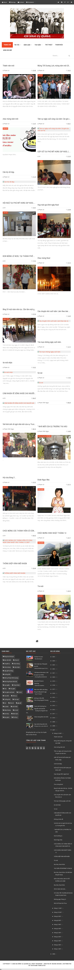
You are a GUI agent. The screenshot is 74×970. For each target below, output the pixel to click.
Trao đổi (6, 696)
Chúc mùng (16, 663)
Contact (21, 2)
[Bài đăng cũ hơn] (69, 641)
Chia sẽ (17, 660)
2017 (53, 689)
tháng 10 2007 (58, 912)
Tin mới (40, 586)
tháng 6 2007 (57, 928)
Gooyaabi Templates (38, 965)
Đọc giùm (6, 717)
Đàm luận (6, 319)
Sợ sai (40, 373)
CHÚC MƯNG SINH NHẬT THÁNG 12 (52, 533)
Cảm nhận (17, 667)
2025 (53, 657)
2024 (53, 661)
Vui (5, 703)
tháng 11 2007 (58, 908)
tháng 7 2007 (57, 924)
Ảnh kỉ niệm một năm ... (60, 889)
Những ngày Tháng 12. (60, 899)
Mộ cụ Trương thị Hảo (44, 436)
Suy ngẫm (7, 685)
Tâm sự (15, 696)
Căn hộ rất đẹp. (9, 172)
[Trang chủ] (37, 641)
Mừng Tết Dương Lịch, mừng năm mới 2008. (54, 66)
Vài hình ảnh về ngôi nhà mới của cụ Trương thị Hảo (22, 424)
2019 (53, 681)
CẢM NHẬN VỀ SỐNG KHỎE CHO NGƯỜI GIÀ (20, 393)
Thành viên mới (8, 66)
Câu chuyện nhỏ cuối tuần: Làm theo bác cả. (54, 311)
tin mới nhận (7, 362)
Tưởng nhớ (7, 699)
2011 (53, 713)
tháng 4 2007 (57, 936)
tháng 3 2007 (57, 941)
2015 (53, 697)
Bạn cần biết (7, 660)
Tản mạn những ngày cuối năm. (49, 342)
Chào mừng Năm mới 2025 (41, 717)
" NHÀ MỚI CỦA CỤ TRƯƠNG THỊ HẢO (52, 426)
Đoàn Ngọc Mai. (44, 480)
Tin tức (5, 75)
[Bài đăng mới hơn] (5, 641)
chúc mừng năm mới (10, 119)
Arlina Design (56, 964)
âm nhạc (6, 713)
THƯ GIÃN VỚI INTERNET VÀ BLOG (63, 868)
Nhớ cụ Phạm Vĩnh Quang (11, 678)
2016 (53, 693)
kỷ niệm (6, 706)
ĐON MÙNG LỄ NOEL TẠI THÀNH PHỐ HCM (20, 256)
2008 (53, 726)
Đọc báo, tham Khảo (59, 864)
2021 (53, 673)
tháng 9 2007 (57, 916)
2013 (53, 705)
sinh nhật (40, 489)
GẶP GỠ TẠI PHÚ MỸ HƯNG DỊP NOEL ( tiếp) (55, 151)
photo (5, 265)
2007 (53, 730)
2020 (53, 677)
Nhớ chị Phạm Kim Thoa (60, 903)
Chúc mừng (7, 667)
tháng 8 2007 (57, 920)
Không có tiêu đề (58, 819)
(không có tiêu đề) (39, 698)
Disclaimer (30, 2)
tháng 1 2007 (57, 949)
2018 (53, 685)
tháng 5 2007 (57, 932)
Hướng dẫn (7, 674)
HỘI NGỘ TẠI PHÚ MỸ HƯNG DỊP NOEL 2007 (20, 203)
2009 (53, 722)
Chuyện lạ (7, 663)
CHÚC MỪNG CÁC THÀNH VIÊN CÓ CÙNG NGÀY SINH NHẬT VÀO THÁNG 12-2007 (35, 531)
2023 (53, 665)
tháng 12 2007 (58, 733)
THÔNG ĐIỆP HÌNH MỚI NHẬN (15, 563)
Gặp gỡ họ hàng (8, 671)
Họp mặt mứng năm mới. (40, 724)
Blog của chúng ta (9, 656)
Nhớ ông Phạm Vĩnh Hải (10, 681)
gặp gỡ (19, 703)
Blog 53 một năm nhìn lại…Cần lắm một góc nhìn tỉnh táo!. (25, 309)
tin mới (16, 710)
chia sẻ (12, 703)
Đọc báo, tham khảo (59, 885)
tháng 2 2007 (57, 945)
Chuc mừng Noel (44, 258)
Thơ (5, 688)
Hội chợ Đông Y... (9, 477)
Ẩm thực (15, 717)
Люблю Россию (38, 657)
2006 (53, 954)
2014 (53, 701)
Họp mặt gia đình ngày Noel (48, 205)
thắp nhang (7, 710)
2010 (53, 718)
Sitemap (13, 2)
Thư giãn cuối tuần (9, 692)
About (5, 2)
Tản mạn (16, 699)
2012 (53, 709)
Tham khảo (16, 685)
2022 (53, 669)
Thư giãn (12, 688)
